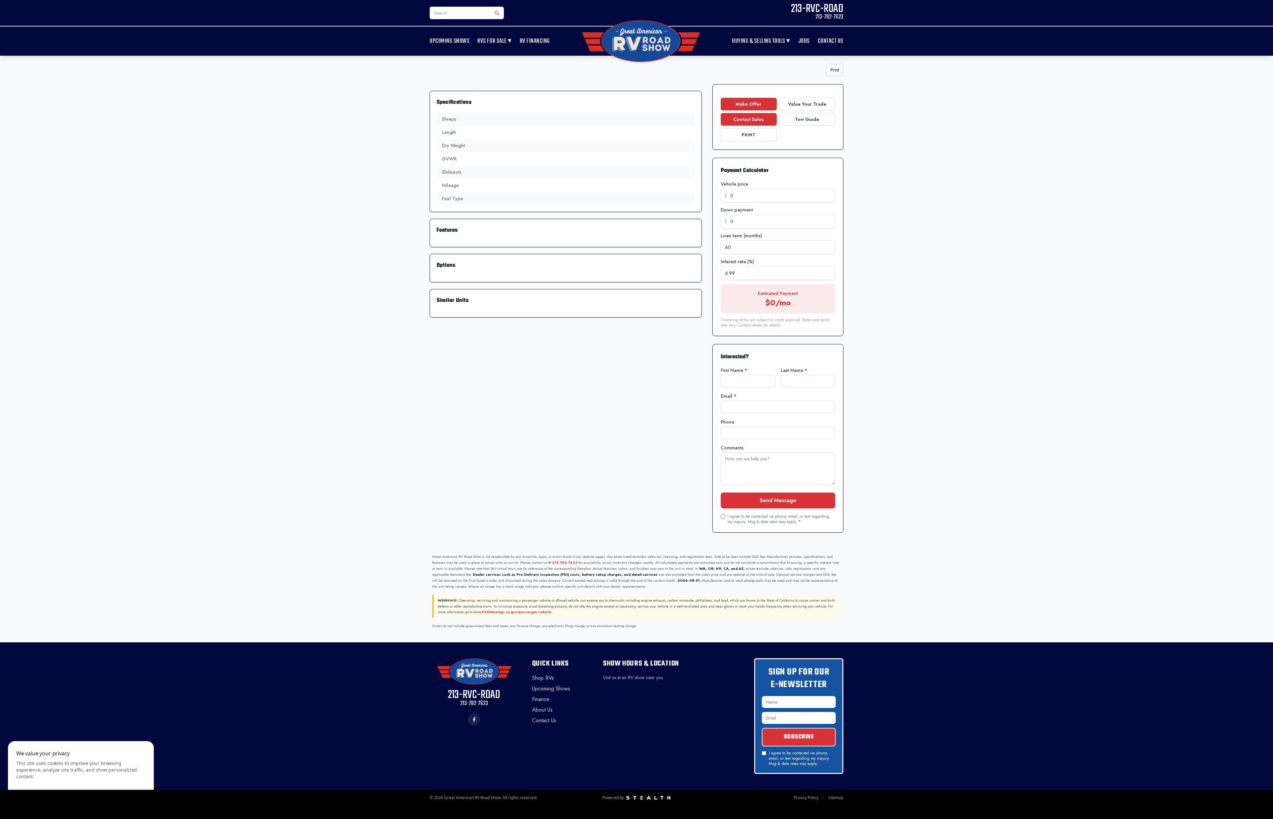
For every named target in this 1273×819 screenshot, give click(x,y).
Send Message (778, 500)
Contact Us (830, 41)
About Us (542, 710)
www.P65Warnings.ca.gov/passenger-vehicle (512, 611)
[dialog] (81, 776)
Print (834, 70)
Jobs (804, 41)
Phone (727, 422)
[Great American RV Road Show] (641, 41)
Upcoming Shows (449, 41)
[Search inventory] (497, 13)
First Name (734, 370)
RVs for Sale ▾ (494, 41)
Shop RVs (543, 678)
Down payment (737, 209)
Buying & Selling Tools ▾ (761, 41)
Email (728, 396)
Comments (732, 447)
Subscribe (799, 737)
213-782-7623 (564, 562)
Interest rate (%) (737, 261)
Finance (540, 699)
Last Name (794, 370)
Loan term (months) (741, 235)
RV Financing (535, 41)
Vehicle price (734, 184)
